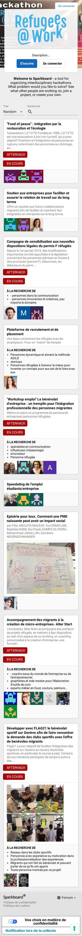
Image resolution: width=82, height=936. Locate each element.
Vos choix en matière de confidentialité (45, 921)
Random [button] (9, 112)
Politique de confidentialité (19, 902)
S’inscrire (27, 63)
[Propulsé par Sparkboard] (14, 899)
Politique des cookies (16, 905)
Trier (5, 106)
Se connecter (66, 6)
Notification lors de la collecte (30, 930)
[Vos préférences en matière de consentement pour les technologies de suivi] (74, 928)
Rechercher (33, 106)
